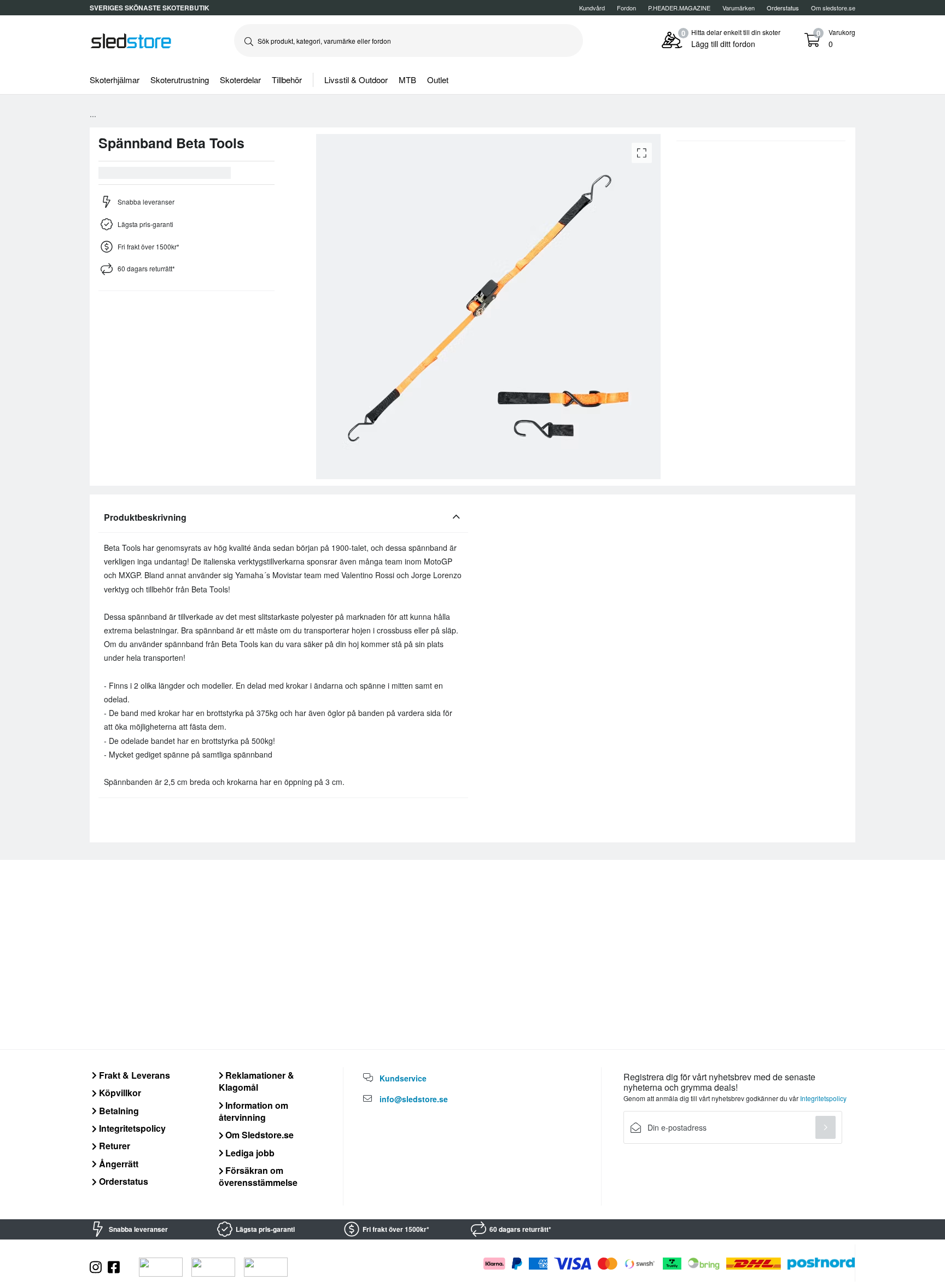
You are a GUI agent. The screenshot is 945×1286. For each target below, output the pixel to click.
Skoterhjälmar (114, 79)
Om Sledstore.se (258, 1134)
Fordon (626, 7)
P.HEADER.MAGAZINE (679, 7)
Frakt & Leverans (133, 1075)
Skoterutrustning (179, 79)
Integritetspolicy (131, 1128)
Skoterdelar (240, 79)
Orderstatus (122, 1181)
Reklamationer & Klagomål (257, 1081)
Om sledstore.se (833, 7)
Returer (113, 1145)
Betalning (118, 1110)
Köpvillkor (119, 1092)
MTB (407, 79)
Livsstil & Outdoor (356, 79)
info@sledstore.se (414, 1098)
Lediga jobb (249, 1153)
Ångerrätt (117, 1163)
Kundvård (592, 7)
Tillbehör (287, 79)
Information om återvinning (254, 1111)
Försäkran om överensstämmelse (258, 1176)
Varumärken (738, 7)
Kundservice (403, 1078)
